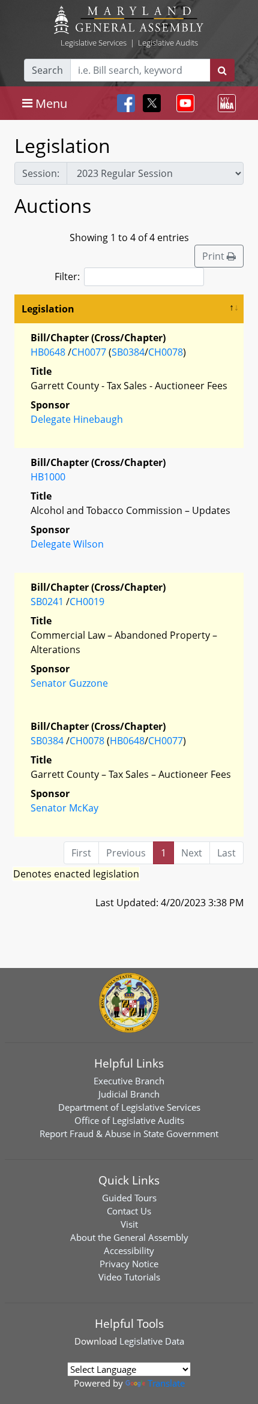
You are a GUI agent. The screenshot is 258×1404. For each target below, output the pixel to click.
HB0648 (48, 352)
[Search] (222, 70)
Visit (129, 1224)
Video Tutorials (129, 1277)
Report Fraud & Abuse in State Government (129, 1134)
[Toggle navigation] (183, 103)
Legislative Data (151, 1341)
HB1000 (48, 476)
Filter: (67, 276)
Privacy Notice (129, 1264)
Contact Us (129, 1211)
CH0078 (165, 352)
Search (47, 70)
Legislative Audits (168, 42)
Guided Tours (129, 1198)
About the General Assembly (129, 1237)
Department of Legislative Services (129, 1107)
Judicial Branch (129, 1094)
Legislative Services (94, 42)
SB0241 (47, 601)
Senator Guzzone (69, 683)
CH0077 (88, 352)
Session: (40, 173)
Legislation (48, 308)
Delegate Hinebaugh (77, 419)
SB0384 (128, 352)
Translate (166, 1383)
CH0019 (87, 601)
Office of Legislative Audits (129, 1120)
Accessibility (129, 1250)
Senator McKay (64, 807)
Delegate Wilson (67, 544)
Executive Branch (129, 1081)
